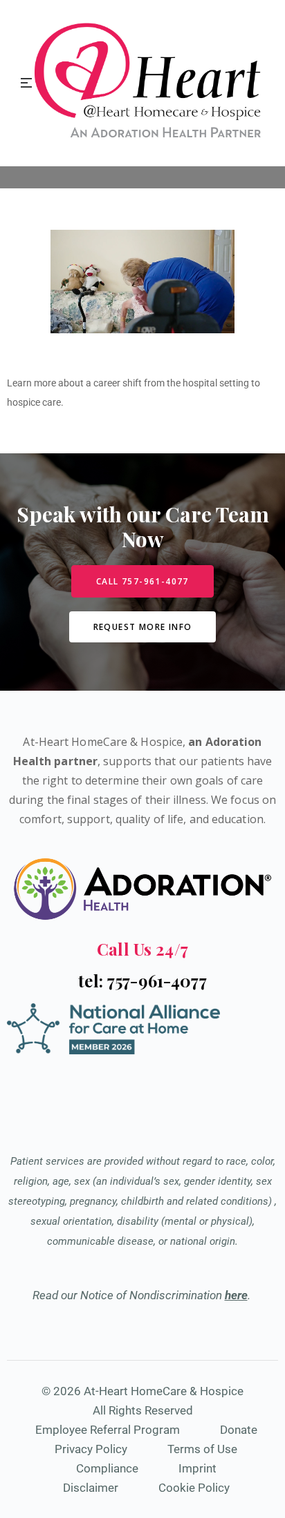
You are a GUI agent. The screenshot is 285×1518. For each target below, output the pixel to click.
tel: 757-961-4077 (142, 980)
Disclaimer (90, 1488)
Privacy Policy (91, 1449)
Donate (238, 1430)
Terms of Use (202, 1449)
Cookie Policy (194, 1488)
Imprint (197, 1468)
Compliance (107, 1468)
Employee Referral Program (107, 1430)
